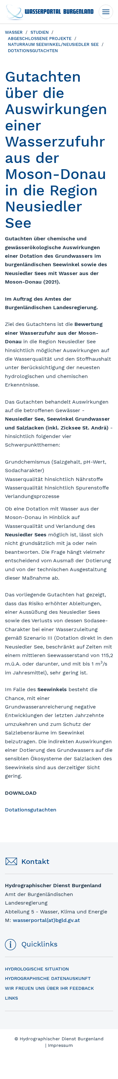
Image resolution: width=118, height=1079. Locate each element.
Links (11, 998)
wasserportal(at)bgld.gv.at (46, 920)
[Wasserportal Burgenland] (49, 11)
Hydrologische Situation (37, 968)
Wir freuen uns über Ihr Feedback (49, 988)
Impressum (60, 1045)
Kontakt (35, 861)
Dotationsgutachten (30, 810)
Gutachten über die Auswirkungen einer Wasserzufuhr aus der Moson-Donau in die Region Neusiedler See (56, 149)
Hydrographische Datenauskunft (48, 978)
